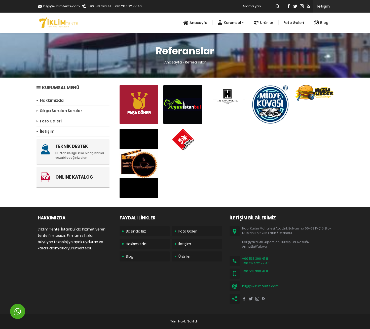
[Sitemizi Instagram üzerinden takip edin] (302, 6)
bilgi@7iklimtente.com (61, 6)
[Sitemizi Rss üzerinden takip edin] (308, 6)
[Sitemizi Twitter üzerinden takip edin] (295, 6)
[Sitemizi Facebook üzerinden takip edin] (289, 6)
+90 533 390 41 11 (101, 6)
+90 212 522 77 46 (128, 6)
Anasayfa (173, 62)
